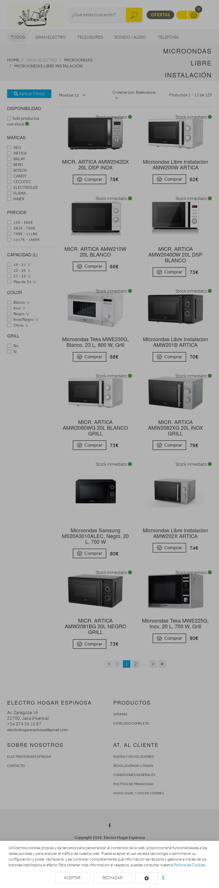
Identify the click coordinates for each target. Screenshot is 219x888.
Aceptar (72, 877)
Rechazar (112, 877)
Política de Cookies (189, 865)
